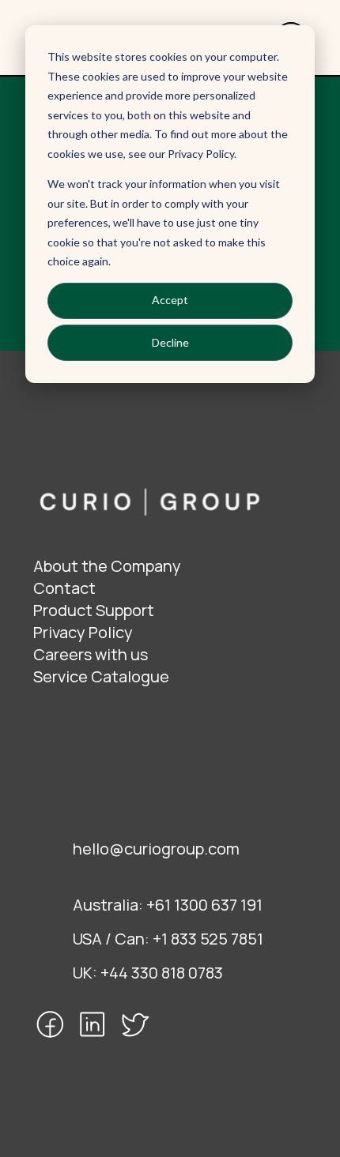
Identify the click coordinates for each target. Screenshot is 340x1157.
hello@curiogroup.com (156, 848)
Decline (170, 342)
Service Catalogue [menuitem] (101, 676)
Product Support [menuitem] (93, 610)
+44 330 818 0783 (161, 972)
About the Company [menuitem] (107, 566)
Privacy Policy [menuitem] (83, 632)
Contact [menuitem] (64, 588)
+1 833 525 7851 (208, 938)
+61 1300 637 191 (204, 904)
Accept (170, 299)
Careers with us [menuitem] (90, 654)
